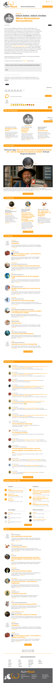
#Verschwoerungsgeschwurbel (11, 211)
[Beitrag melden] (49, 87)
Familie (20, 663)
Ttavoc (12, 273)
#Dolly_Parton (16, 592)
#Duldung (14, 127)
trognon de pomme (15, 320)
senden (49, 107)
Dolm (13, 446)
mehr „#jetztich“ (28, 644)
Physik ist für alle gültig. (13, 495)
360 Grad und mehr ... (17, 323)
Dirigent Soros (8, 214)
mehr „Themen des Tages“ (28, 193)
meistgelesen (10, 486)
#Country (16, 613)
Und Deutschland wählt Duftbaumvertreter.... (23, 333)
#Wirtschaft (13, 274)
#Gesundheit (13, 545)
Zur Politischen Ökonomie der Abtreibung (25, 130)
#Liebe (12, 592)
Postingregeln (45, 674)
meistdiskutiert (35, 486)
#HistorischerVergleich (25, 210)
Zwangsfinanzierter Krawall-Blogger (34, 459)
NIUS (9, 516)
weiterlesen (8, 138)
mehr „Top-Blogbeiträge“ (28, 231)
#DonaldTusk (39, 579)
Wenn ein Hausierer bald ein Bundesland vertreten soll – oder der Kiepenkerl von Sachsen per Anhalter (29, 151)
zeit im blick (10, 512)
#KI (15, 252)
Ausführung (25, 61)
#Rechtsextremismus (23, 264)
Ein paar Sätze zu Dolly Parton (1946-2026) (32, 439)
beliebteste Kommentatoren (38, 509)
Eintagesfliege (14, 567)
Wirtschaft (30, 661)
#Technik (13, 252)
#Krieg (26, 127)
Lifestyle (20, 666)
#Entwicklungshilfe (19, 602)
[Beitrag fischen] (48, 96)
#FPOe (18, 264)
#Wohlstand (22, 342)
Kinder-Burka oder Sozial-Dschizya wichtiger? (23, 300)
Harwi (36, 163)
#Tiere (12, 241)
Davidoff (9, 489)
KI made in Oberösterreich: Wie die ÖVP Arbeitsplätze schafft (25, 277)
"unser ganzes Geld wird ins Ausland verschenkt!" (24, 604)
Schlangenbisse (15, 243)
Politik (9, 660)
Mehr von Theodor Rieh (11, 110)
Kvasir (12, 330)
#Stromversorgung (29, 309)
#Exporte (25, 602)
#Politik (23, 127)
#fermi (17, 252)
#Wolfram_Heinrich (41, 128)
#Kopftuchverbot (20, 298)
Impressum (34, 674)
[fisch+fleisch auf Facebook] (23, 651)
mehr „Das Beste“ (28, 524)
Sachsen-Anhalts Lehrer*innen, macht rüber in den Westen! (41, 499)
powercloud (13, 308)
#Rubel (21, 286)
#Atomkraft (17, 569)
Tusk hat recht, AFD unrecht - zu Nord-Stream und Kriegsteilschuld (24, 582)
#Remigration (43, 209)
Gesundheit (31, 663)
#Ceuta (9, 210)
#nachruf (20, 613)
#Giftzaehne (16, 241)
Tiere (29, 666)
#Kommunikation (32, 18)
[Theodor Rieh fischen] (48, 121)
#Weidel (16, 286)
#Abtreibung (29, 127)
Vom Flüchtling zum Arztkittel (20, 432)
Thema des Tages (9, 145)
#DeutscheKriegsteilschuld (31, 579)
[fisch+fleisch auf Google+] (32, 651)
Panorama (30, 660)
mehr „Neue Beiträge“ (28, 351)
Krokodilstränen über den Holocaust (15, 490)
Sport (39, 660)
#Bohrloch (10, 127)
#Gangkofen (44, 127)
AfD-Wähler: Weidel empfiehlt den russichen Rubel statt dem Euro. (25, 289)
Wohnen (30, 664)
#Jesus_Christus (41, 129)
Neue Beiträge (8, 236)
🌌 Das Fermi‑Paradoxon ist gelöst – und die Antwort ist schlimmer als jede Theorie (26, 254)
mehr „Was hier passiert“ (28, 477)
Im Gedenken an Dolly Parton (19, 593)
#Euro (19, 286)
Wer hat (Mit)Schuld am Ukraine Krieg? (22, 424)
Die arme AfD (11, 500)
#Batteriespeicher (18, 309)
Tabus (19, 661)
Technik (10, 663)
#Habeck (20, 332)
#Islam (16, 298)
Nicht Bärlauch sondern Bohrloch (11, 129)
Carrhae (12, 341)
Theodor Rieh (18, 13)
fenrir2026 (14, 386)
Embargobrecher (11, 494)
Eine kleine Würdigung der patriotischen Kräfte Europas (25, 266)
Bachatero (14, 380)
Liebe (9, 661)
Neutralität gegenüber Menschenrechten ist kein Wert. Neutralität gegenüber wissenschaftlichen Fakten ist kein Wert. (27, 450)
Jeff (13, 422)
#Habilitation (17, 321)
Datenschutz (34, 676)
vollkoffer (13, 250)
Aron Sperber (13, 297)
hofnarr (12, 285)
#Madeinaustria (20, 274)
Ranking (33, 678)
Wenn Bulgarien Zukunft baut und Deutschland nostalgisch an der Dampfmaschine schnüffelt (26, 311)
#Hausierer (32, 154)
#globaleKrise (24, 211)
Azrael (44, 207)
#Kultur (12, 613)
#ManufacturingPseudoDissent (20, 579)
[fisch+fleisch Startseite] (28, 4)
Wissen (9, 664)
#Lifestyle (46, 152)
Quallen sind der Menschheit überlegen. (31, 380)
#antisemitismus (8, 212)
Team (22, 678)
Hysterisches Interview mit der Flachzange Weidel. (24, 344)
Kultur (9, 666)
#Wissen (19, 18)
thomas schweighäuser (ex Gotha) (12, 208)
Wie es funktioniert (25, 676)
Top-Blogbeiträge (9, 198)
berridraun (14, 366)
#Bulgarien (24, 309)
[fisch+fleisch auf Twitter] (26, 651)
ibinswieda (13, 240)
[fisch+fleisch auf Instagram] (29, 651)
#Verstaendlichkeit (24, 20)
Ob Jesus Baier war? (43, 130)
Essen (19, 664)
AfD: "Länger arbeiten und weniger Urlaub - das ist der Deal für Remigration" (44, 213)
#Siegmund (24, 154)
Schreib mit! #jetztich (47, 6)
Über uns (23, 674)
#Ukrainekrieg (27, 209)
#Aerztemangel (19, 545)
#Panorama (40, 127)
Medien (40, 661)
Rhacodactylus (14, 262)
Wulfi (12, 601)
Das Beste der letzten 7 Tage (12, 480)
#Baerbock (17, 332)
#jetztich (7, 529)
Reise (19, 660)
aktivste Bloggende (11, 509)
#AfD (47, 209)
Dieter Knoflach (28, 207)
